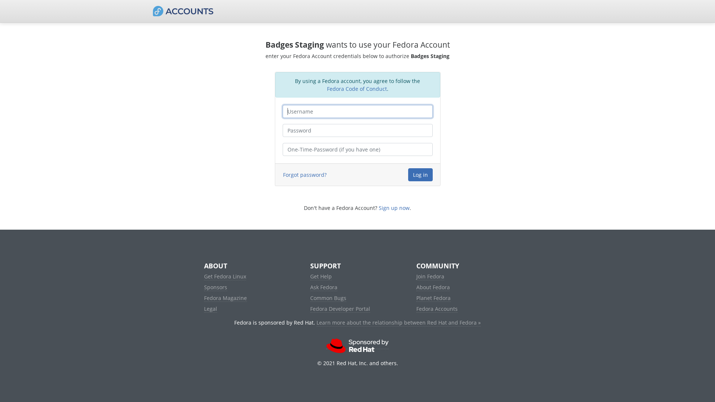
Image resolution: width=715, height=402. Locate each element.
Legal (210, 308)
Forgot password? (305, 174)
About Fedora (433, 287)
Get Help (321, 276)
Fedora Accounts (437, 308)
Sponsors (215, 287)
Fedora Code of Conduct (357, 88)
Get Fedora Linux (225, 276)
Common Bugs (328, 298)
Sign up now (394, 207)
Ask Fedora (323, 287)
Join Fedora (430, 276)
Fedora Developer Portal (340, 308)
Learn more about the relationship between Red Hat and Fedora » (399, 322)
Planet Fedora (433, 298)
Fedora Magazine (225, 298)
